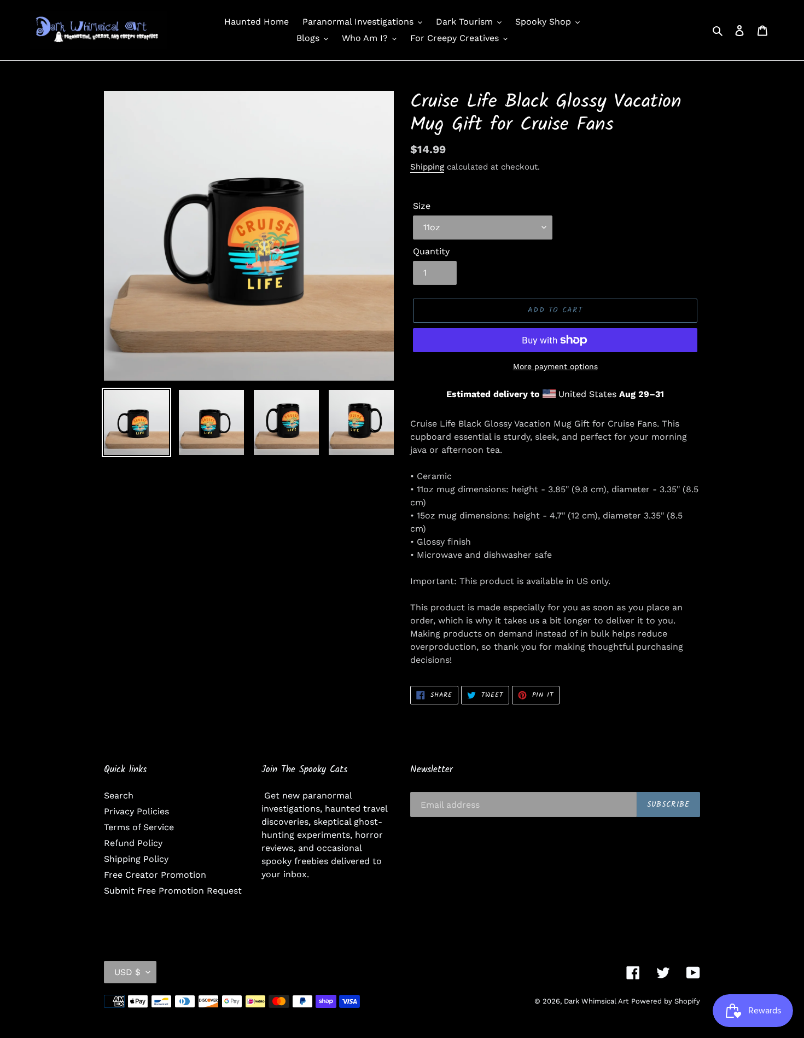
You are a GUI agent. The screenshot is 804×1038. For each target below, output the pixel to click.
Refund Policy (133, 843)
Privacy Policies (136, 811)
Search (118, 795)
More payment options (555, 366)
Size (421, 206)
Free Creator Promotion (155, 875)
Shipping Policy (136, 859)
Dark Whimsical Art (596, 1001)
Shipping (427, 167)
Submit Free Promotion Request (173, 890)
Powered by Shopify (665, 1001)
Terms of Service (139, 827)
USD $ (127, 972)
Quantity (431, 251)
